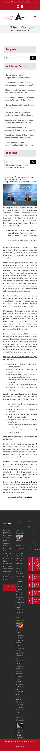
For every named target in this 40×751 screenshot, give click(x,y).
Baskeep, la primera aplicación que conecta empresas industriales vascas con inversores (19, 121)
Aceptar (20, 747)
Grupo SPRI (9, 462)
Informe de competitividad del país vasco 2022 (19, 106)
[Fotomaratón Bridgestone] (19, 538)
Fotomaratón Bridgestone (20, 531)
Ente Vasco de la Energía (26, 482)
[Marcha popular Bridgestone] (19, 625)
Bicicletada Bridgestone (20, 718)
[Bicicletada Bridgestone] (19, 725)
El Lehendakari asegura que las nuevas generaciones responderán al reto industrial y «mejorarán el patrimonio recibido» (19, 83)
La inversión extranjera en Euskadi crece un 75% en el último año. (19, 98)
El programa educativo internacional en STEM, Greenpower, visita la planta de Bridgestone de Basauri (20, 144)
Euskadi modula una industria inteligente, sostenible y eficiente (18, 113)
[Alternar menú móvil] (35, 16)
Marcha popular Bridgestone (20, 618)
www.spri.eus (27, 497)
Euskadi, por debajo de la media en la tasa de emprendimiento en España (19, 136)
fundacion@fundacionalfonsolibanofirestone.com (20, 2)
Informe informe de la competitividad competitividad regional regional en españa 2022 (18, 76)
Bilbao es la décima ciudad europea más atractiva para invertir (19, 91)
